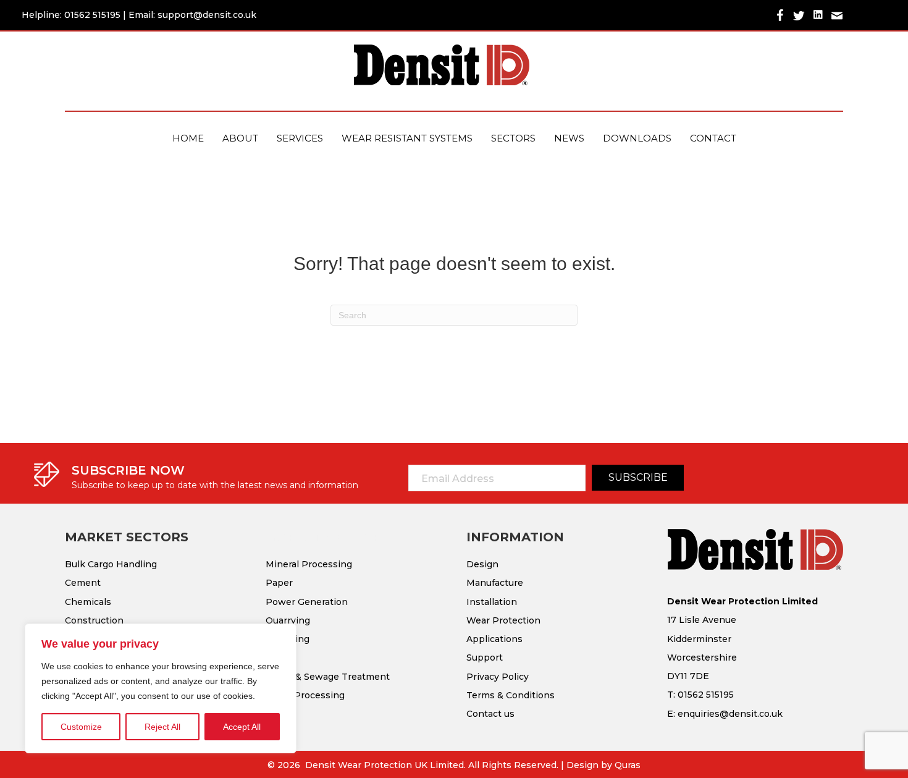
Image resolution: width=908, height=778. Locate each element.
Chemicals (88, 601)
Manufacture (494, 582)
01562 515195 (92, 14)
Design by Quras (603, 765)
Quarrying (288, 620)
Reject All (162, 727)
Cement (83, 582)
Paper (279, 582)
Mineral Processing (309, 564)
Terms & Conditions (510, 695)
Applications (494, 639)
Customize (81, 727)
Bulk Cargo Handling (111, 564)
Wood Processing (305, 695)
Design (482, 564)
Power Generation (307, 601)
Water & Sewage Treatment (328, 676)
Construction (94, 620)
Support (484, 657)
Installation (491, 601)
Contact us (490, 713)
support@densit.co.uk (207, 14)
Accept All (242, 727)
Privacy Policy (497, 676)
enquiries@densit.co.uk (730, 713)
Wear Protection (503, 620)
